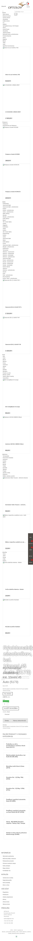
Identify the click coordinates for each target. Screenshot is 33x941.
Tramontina (5, 378)
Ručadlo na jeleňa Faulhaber (12, 626)
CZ (3, 22)
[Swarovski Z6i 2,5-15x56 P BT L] (16, 292)
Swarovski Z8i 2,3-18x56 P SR (13, 344)
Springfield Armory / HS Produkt (10, 26)
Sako (4, 44)
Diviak (4, 557)
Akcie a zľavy (5, 885)
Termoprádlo (6, 456)
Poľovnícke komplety (8, 457)
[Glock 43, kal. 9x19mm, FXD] (16, 59)
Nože (3, 354)
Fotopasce (5, 122)
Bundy (4, 464)
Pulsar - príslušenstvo (8, 260)
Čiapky (4, 471)
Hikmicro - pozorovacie (8, 251)
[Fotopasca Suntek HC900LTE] (16, 176)
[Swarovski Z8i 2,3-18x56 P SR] (16, 329)
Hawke (4, 223)
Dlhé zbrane (6, 14)
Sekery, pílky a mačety (8, 376)
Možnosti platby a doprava (9, 858)
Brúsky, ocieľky (6, 374)
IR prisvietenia (6, 276)
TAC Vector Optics (7, 222)
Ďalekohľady (6, 233)
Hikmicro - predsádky (8, 255)
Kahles (4, 208)
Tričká (4, 466)
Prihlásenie (5, 894)
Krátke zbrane (6, 21)
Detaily (7, 720)
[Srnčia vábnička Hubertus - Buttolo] (16, 574)
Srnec (4, 554)
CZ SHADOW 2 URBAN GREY (13, 112)
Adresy (4, 899)
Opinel (4, 366)
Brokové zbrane (7, 16)
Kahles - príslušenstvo (8, 210)
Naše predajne (6, 865)
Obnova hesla (6, 904)
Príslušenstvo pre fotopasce (9, 125)
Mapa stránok (6, 868)
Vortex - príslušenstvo (8, 212)
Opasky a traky (6, 472)
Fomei (4, 243)
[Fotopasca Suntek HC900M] (16, 139)
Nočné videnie (6, 266)
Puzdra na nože (7, 373)
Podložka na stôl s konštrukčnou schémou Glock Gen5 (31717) (15, 745)
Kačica (4, 560)
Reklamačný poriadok (8, 861)
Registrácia (5, 892)
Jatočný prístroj (6, 32)
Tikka (4, 42)
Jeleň (4, 555)
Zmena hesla (5, 901)
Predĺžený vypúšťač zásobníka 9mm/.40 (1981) (15, 800)
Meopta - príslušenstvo (8, 217)
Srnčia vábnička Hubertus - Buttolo (14, 589)
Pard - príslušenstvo (8, 275)
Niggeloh (5, 225)
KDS (4, 368)
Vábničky (4, 552)
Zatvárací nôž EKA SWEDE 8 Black (14, 444)
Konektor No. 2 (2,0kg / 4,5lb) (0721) (15, 789)
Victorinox (5, 364)
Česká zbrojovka (7, 36)
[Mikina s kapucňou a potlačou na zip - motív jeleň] (16, 527)
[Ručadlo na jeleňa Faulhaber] (16, 611)
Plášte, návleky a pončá (9, 476)
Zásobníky (5, 19)
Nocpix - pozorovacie (8, 261)
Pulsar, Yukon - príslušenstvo (10, 278)
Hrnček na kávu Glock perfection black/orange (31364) (16, 833)
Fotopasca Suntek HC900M (12, 154)
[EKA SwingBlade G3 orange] (16, 391)
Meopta (5, 215)
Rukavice (5, 474)
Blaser (4, 41)
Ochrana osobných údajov (9, 863)
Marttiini (5, 369)
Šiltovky (5, 469)
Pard (4, 273)
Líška (4, 559)
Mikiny (4, 462)
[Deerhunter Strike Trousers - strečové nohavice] (16, 489)
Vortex (4, 228)
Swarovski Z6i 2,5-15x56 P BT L (13, 307)
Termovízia (5, 250)
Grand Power (6, 29)
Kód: (4, 686)
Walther (5, 24)
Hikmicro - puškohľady (8, 253)
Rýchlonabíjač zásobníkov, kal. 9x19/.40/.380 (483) (16, 755)
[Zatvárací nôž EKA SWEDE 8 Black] (16, 429)
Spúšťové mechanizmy (8, 46)
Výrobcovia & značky (7, 877)
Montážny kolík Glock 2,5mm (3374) (15, 767)
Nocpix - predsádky (7, 265)
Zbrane (4, 12)
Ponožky (5, 467)
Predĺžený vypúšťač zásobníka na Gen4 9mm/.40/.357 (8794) (15, 811)
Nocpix (4, 271)
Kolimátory (5, 227)
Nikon (4, 240)
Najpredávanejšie (7, 880)
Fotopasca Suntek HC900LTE (13, 191)
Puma (4, 363)
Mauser (5, 361)
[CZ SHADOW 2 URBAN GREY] (16, 96)
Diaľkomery (6, 248)
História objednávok (7, 897)
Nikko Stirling (6, 213)
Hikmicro (5, 268)
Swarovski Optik (7, 205)
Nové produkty (6, 882)
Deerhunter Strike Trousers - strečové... (15, 504)
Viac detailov (7, 693)
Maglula (5, 39)
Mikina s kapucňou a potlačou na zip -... (15, 542)
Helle (4, 358)
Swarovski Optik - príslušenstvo (10, 207)
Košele (4, 461)
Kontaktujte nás (6, 870)
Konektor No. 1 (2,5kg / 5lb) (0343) (14, 778)
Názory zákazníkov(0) (19, 720)
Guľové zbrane (6, 17)
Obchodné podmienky (8, 856)
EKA (4, 356)
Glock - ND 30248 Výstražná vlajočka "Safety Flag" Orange (15, 822)
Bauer (4, 220)
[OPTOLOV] (17, 5)
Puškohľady (6, 203)
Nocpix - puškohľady (8, 263)
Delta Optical (6, 218)
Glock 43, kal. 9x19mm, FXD (12, 74)
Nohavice (5, 459)
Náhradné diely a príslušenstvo (10, 34)
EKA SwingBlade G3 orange (12, 406)
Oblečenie (4, 454)
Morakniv (5, 371)
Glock (4, 27)
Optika (4, 202)
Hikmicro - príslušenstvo (9, 256)
